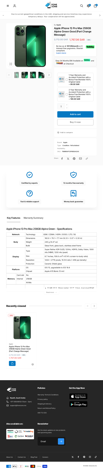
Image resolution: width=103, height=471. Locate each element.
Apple (57, 25)
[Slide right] (99, 15)
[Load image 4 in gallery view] (41, 75)
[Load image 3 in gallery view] (33, 75)
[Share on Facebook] (62, 158)
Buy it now (75, 122)
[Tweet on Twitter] (68, 158)
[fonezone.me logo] (11, 392)
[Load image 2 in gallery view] (24, 75)
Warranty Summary (33, 218)
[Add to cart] (12, 363)
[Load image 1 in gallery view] (16, 75)
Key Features (13, 218)
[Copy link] (87, 158)
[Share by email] (80, 158)
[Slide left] (3, 15)
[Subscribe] (61, 441)
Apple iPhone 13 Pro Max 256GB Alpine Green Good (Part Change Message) (20, 348)
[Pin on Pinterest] (74, 158)
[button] (8, 6)
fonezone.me (93, 465)
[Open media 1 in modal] (29, 46)
